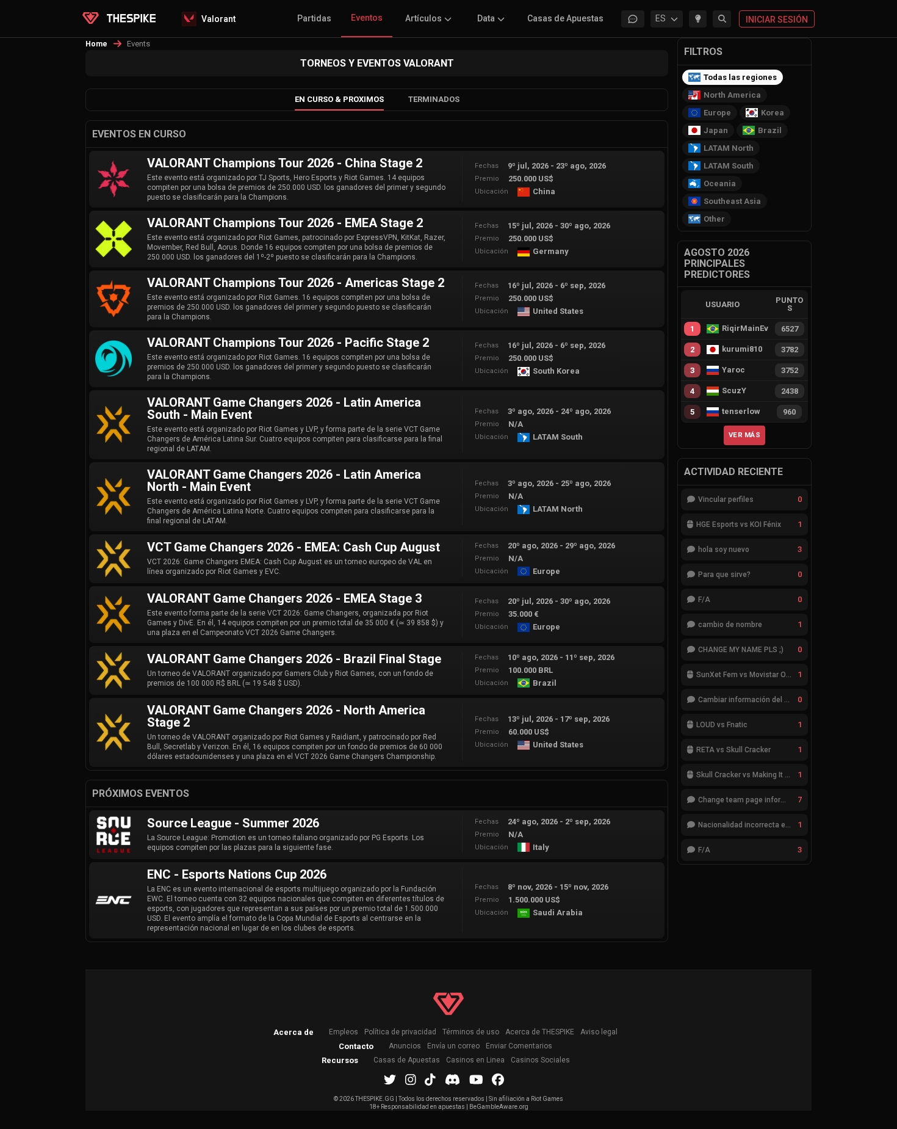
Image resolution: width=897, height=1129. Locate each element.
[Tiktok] (430, 1079)
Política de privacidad (400, 1032)
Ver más (744, 434)
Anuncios (405, 1046)
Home (96, 44)
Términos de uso (470, 1032)
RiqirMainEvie (745, 328)
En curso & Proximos (339, 99)
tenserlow (741, 411)
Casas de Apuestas (565, 18)
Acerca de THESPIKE (539, 1032)
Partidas (314, 18)
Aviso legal (599, 1032)
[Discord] (452, 1079)
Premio (487, 179)
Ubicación (491, 191)
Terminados (433, 99)
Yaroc (733, 370)
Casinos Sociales (540, 1060)
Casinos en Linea (475, 1060)
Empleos (343, 1032)
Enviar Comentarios (519, 1046)
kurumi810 (742, 349)
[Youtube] (476, 1079)
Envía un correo (453, 1046)
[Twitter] (390, 1079)
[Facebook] (498, 1079)
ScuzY (734, 391)
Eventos (367, 18)
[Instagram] (410, 1079)
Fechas (487, 166)
